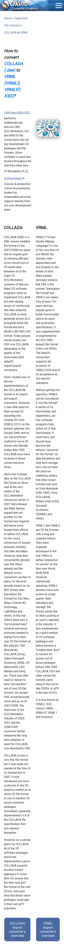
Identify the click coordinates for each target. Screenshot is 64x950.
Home (8, 18)
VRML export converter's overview (48, 929)
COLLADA (10, 32)
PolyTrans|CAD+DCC (17, 112)
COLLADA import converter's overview (17, 929)
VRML (24, 32)
